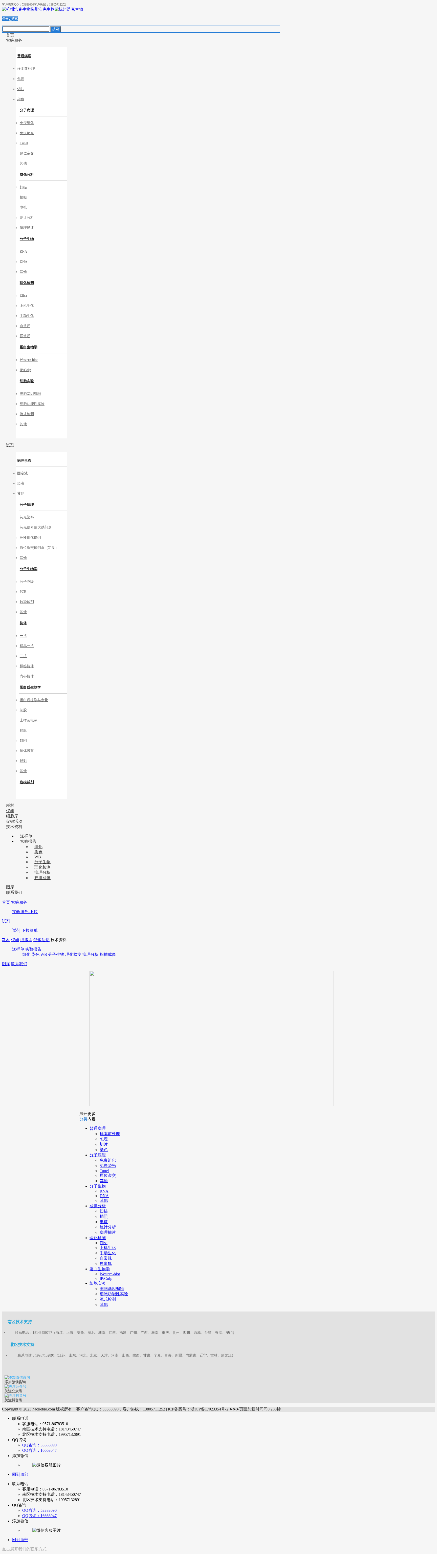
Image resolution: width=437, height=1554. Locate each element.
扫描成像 (108, 954)
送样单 (18, 949)
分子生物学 (28, 569)
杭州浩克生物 (42, 9)
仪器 (15, 940)
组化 (26, 954)
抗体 (23, 623)
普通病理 (24, 56)
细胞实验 (27, 381)
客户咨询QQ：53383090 (18, 4)
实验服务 (19, 902)
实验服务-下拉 (25, 912)
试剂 (6, 921)
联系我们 (19, 964)
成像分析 (27, 174)
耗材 (6, 940)
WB (43, 954)
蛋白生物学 (28, 347)
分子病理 (27, 110)
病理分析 (90, 954)
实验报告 (33, 949)
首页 (6, 902)
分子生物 (27, 239)
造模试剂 (27, 782)
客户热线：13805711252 (50, 4)
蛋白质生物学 (30, 687)
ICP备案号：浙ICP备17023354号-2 (197, 1409)
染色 (35, 954)
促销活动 (41, 940)
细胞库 (26, 940)
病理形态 (24, 460)
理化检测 (27, 283)
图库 (6, 964)
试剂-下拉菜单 (25, 930)
